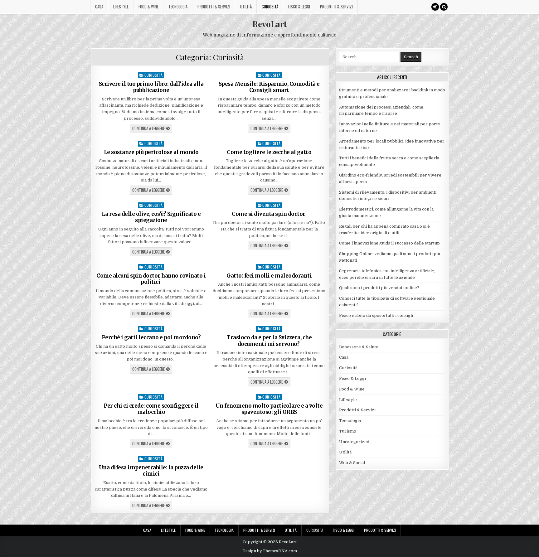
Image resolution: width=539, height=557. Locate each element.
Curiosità (270, 6)
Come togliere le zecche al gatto (269, 152)
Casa (99, 6)
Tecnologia (177, 6)
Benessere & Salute (358, 347)
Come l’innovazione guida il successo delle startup (389, 243)
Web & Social (352, 462)
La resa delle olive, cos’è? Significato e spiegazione (151, 217)
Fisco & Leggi (299, 6)
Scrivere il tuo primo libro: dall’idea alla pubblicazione (151, 87)
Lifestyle (121, 6)
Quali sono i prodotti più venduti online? (379, 287)
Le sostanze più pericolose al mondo (151, 152)
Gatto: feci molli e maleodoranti (269, 275)
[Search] (444, 7)
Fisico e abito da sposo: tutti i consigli (376, 315)
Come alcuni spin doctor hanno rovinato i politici (151, 278)
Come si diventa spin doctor (269, 214)
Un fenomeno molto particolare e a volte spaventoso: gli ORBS (269, 408)
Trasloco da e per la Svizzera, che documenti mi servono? (269, 340)
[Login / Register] (435, 7)
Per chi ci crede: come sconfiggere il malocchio (151, 408)
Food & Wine (148, 6)
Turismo (347, 431)
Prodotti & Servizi (213, 6)
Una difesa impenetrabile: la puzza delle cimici (151, 470)
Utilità (246, 6)
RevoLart (269, 23)
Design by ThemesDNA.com (269, 551)
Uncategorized (354, 441)
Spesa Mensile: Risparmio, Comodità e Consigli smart (269, 87)
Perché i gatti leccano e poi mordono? (151, 337)
